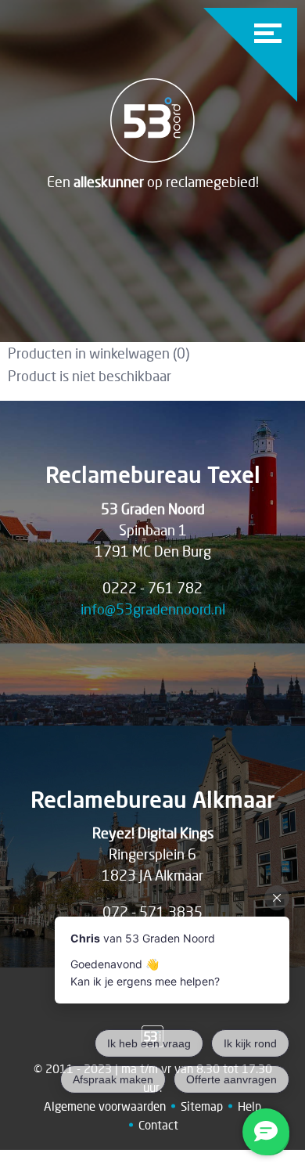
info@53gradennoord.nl (153, 609)
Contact (158, 1125)
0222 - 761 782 (152, 587)
